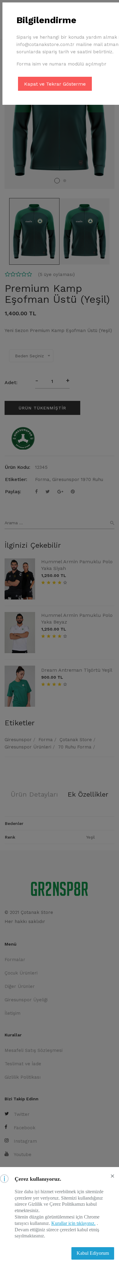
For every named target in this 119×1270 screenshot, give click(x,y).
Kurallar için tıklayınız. (73, 1223)
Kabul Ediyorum (93, 1253)
